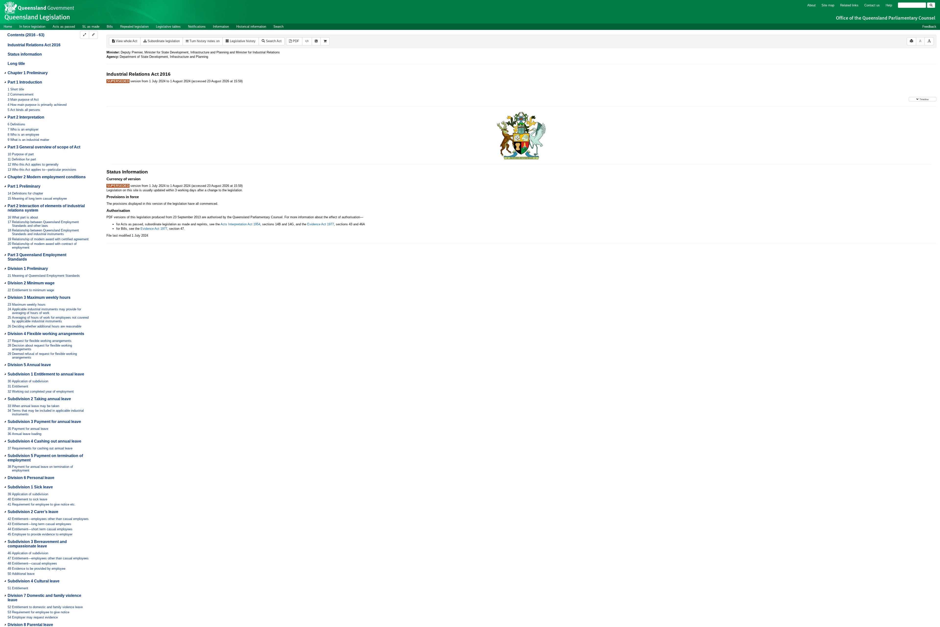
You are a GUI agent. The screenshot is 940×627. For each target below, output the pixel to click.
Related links (849, 5)
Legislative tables (168, 26)
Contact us (872, 5)
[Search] (931, 5)
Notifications (197, 26)
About (811, 5)
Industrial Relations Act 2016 (34, 45)
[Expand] (84, 35)
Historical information (251, 26)
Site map (828, 5)
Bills (110, 26)
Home (8, 26)
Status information (25, 54)
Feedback (929, 26)
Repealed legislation (134, 26)
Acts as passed (64, 26)
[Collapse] (93, 35)
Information (221, 26)
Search (278, 26)
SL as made (90, 26)
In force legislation (32, 26)
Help (889, 5)
